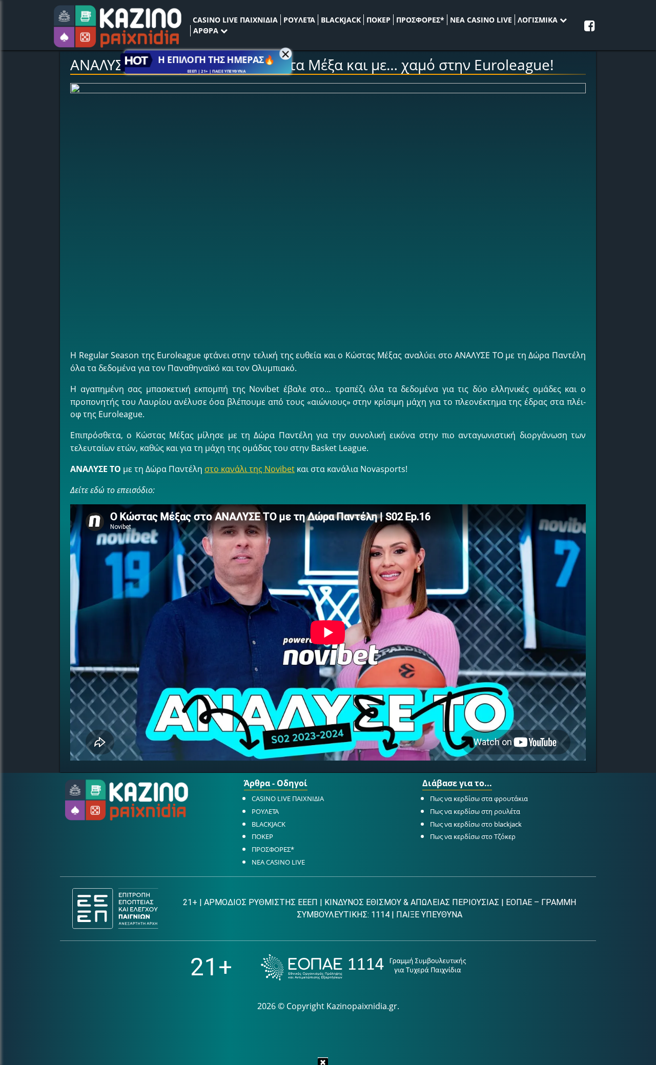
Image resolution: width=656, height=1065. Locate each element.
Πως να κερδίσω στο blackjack (476, 824)
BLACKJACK (341, 20)
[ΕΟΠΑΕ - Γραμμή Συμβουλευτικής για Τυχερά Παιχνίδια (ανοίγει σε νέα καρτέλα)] (363, 967)
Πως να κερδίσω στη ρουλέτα (475, 811)
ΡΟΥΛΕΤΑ (299, 20)
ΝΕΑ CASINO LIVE (481, 20)
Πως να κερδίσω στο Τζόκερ (473, 836)
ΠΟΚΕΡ (378, 20)
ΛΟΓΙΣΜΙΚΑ (539, 20)
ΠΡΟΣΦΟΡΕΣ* (420, 20)
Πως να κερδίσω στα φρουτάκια (479, 798)
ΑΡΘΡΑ (206, 30)
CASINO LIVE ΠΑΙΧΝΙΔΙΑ (235, 20)
